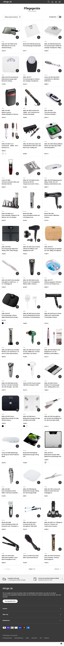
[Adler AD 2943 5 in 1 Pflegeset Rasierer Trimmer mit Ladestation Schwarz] (53, 509)
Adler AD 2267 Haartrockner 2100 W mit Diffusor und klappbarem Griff (31, 248)
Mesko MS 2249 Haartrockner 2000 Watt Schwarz (51, 215)
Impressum (46, 638)
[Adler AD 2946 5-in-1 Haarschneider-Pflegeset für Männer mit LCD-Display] (11, 200)
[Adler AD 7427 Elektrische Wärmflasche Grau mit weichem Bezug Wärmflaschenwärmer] (11, 31)
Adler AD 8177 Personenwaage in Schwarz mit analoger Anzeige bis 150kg (31, 79)
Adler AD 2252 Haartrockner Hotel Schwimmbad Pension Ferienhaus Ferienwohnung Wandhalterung (31, 315)
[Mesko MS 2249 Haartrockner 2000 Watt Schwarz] (53, 200)
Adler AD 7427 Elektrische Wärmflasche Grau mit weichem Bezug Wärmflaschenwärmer (9, 46)
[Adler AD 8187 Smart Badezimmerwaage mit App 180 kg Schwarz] (11, 403)
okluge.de (8, 635)
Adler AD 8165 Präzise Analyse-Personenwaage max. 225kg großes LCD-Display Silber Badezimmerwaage (51, 385)
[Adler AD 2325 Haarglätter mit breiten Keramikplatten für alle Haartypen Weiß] (53, 403)
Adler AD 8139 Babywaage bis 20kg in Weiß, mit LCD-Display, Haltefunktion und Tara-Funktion (53, 182)
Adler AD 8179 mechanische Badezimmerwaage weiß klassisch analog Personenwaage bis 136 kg (10, 79)
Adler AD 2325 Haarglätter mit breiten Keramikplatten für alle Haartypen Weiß (53, 418)
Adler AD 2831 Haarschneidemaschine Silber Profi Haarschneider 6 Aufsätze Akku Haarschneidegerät (10, 491)
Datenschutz (34, 638)
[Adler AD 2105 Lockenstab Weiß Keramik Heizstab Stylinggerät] (53, 476)
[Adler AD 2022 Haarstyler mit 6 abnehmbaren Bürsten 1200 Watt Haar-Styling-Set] (32, 131)
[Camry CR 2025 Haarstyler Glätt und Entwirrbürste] (32, 542)
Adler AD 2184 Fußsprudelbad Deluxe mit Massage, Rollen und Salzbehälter (53, 145)
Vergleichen (52, 17)
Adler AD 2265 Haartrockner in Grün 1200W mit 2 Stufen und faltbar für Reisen (31, 351)
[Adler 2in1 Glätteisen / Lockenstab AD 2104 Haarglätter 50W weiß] (32, 509)
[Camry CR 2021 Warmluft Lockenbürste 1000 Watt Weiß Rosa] (53, 64)
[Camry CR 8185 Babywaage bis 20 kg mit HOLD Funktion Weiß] (11, 439)
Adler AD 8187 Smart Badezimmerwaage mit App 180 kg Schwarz (10, 418)
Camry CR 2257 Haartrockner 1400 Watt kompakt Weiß (32, 384)
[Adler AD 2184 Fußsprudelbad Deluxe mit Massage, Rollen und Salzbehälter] (53, 131)
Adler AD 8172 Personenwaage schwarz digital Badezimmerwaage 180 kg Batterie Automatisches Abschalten (10, 315)
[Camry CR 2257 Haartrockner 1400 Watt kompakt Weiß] (32, 370)
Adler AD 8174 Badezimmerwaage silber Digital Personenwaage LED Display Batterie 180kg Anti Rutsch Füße (52, 454)
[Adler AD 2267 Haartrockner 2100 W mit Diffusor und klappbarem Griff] (32, 234)
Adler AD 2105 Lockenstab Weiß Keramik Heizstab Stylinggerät (52, 491)
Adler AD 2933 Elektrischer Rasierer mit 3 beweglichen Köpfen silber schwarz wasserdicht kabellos (31, 282)
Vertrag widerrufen (10, 601)
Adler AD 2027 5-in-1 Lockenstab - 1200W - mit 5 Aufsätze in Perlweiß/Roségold (10, 145)
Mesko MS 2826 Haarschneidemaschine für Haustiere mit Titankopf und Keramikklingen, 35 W (10, 524)
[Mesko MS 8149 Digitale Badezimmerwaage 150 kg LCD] (32, 439)
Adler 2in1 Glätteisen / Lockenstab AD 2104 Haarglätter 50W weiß (30, 524)
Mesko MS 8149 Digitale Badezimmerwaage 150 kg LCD (31, 454)
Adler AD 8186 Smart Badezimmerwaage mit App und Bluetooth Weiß (31, 418)
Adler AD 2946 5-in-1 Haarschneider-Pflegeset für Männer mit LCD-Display (10, 215)
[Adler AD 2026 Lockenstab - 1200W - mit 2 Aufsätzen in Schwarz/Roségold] (32, 97)
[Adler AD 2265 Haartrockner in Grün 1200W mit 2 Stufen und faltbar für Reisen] (32, 336)
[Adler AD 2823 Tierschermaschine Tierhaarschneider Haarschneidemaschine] (53, 97)
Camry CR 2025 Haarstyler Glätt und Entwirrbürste (31, 556)
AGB (41, 638)
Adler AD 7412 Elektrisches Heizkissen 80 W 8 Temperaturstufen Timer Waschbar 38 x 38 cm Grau (31, 182)
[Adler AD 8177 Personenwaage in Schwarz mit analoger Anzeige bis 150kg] (32, 64)
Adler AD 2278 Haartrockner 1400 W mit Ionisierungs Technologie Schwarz (52, 315)
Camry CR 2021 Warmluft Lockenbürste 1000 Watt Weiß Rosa (51, 79)
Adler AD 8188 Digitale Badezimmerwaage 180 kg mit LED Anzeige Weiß (31, 491)
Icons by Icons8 (14, 635)
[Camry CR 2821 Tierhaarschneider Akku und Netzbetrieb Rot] (11, 167)
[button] (56, 2)
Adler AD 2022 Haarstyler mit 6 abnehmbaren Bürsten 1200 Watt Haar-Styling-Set (32, 145)
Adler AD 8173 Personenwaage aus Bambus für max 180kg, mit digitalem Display (53, 248)
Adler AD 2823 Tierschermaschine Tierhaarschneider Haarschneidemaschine (51, 112)
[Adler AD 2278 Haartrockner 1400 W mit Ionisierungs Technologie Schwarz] (53, 300)
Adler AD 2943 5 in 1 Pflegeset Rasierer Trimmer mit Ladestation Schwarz (53, 524)
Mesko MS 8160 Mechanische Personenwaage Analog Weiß (32, 45)
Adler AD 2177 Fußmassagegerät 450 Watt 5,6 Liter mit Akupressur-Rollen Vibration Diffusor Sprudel (53, 282)
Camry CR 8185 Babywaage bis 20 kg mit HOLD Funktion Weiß (10, 454)
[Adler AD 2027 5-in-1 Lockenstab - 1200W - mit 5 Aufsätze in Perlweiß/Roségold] (11, 131)
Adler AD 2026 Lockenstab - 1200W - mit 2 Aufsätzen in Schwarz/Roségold (31, 112)
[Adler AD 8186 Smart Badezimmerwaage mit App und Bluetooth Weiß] (32, 403)
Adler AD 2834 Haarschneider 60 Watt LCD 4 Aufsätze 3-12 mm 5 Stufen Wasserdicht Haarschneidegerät (10, 351)
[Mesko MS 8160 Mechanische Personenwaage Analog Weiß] (32, 31)
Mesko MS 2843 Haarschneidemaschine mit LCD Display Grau (31, 215)
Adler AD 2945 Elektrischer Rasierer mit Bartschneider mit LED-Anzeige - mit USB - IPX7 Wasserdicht (10, 385)
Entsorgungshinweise (7, 638)
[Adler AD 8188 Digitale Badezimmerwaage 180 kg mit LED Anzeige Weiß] (32, 476)
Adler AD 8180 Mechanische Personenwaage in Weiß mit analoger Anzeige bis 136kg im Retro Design (53, 46)
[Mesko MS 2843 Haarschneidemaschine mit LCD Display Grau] (32, 200)
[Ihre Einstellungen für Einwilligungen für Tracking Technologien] (61, 643)
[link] (12, 569)
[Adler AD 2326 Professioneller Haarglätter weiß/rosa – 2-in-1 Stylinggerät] (11, 267)
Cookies (27, 638)
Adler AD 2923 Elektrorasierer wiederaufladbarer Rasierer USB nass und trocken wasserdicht (10, 112)
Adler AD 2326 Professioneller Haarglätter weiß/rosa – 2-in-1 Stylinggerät (11, 282)
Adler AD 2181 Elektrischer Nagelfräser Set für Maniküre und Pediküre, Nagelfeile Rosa (52, 351)
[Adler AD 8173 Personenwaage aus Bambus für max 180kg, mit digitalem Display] (53, 234)
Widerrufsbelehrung (18, 638)
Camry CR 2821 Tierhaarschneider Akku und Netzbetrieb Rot (10, 182)
